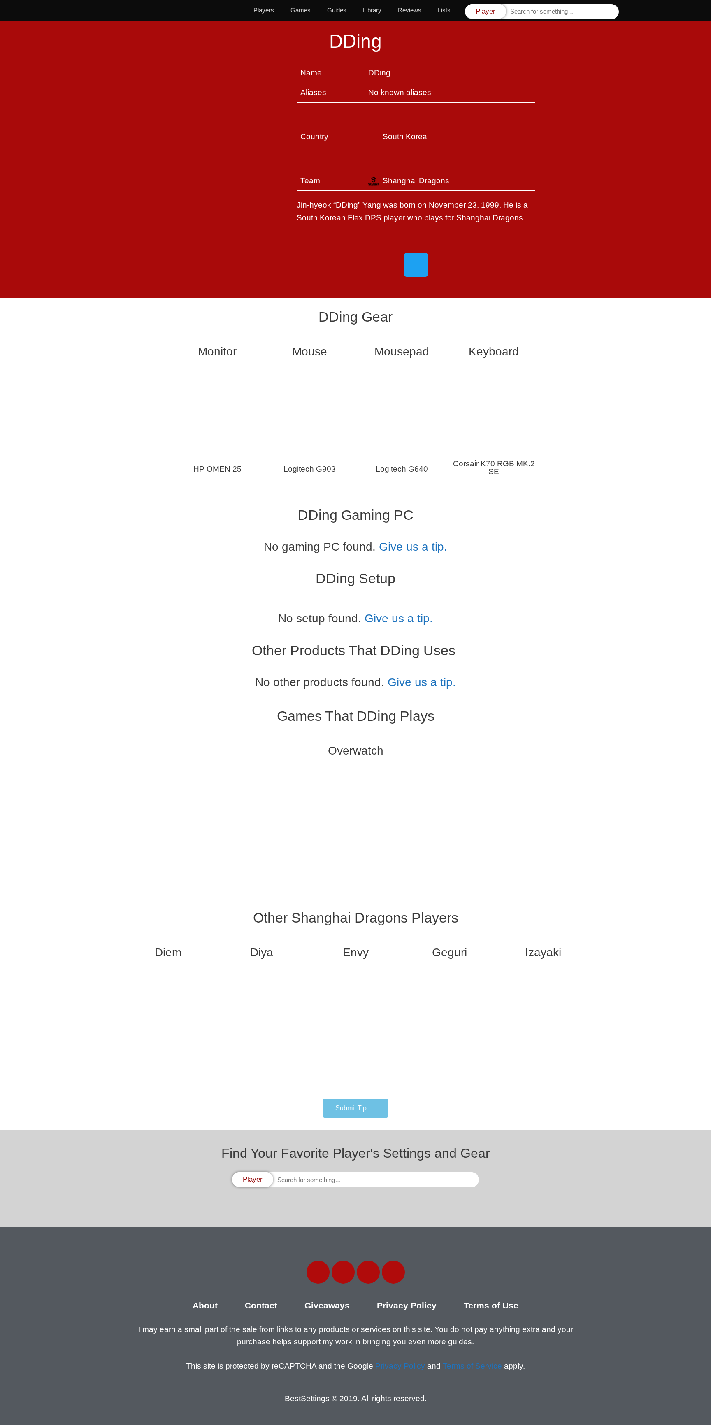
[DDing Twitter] (416, 265)
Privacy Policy (407, 1305)
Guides (336, 10)
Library (372, 10)
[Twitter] (343, 1272)
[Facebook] (318, 1272)
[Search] (612, 11)
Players (263, 10)
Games (300, 10)
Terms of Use (491, 1305)
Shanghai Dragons (416, 180)
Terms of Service (472, 1366)
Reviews (409, 10)
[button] (355, 1108)
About (205, 1305)
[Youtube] (393, 1272)
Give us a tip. (413, 546)
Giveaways (327, 1305)
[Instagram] (368, 1272)
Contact (261, 1305)
